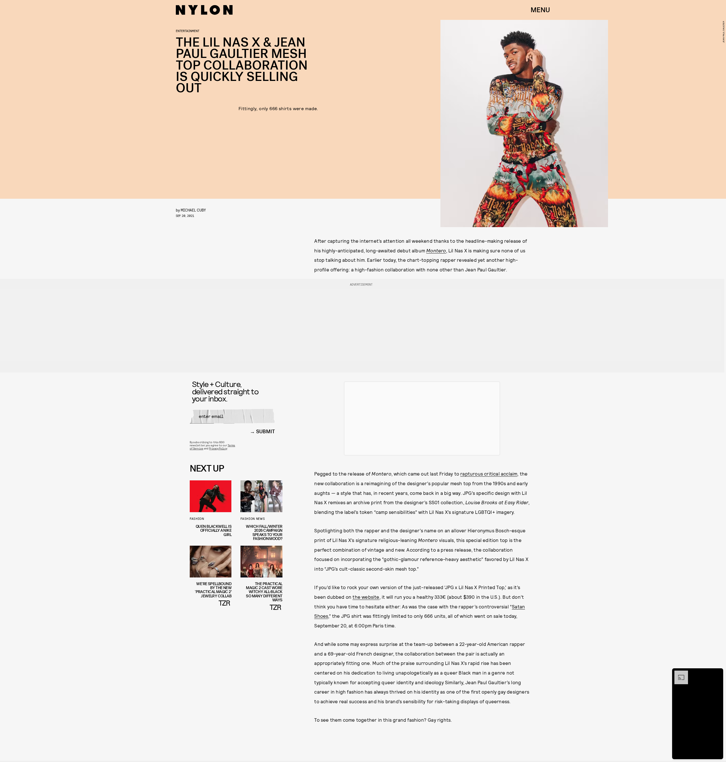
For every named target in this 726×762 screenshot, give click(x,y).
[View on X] (422, 418)
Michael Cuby (193, 210)
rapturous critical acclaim (488, 473)
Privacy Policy (218, 448)
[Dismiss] (716, 673)
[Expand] (678, 673)
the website (366, 597)
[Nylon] (204, 10)
